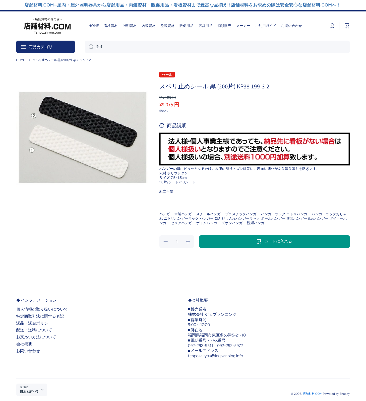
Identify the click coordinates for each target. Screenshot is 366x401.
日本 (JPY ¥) (29, 392)
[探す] (89, 47)
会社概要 (24, 343)
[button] (347, 25)
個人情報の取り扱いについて (42, 309)
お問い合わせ (28, 350)
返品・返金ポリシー (34, 323)
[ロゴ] (47, 26)
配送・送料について (34, 330)
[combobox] (217, 47)
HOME (20, 60)
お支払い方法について (36, 336)
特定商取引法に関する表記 (40, 316)
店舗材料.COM (312, 394)
